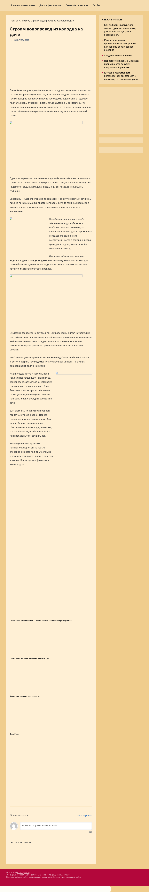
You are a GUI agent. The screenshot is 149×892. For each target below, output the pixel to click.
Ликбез (96, 5)
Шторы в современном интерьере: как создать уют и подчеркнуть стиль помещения (121, 76)
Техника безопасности (76, 5)
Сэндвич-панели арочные (118, 55)
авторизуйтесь (84, 815)
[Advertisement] (51, 66)
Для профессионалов (50, 5)
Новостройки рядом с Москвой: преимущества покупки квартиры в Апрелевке (121, 64)
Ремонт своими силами (23, 5)
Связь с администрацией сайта (67, 877)
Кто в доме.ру (23, 873)
